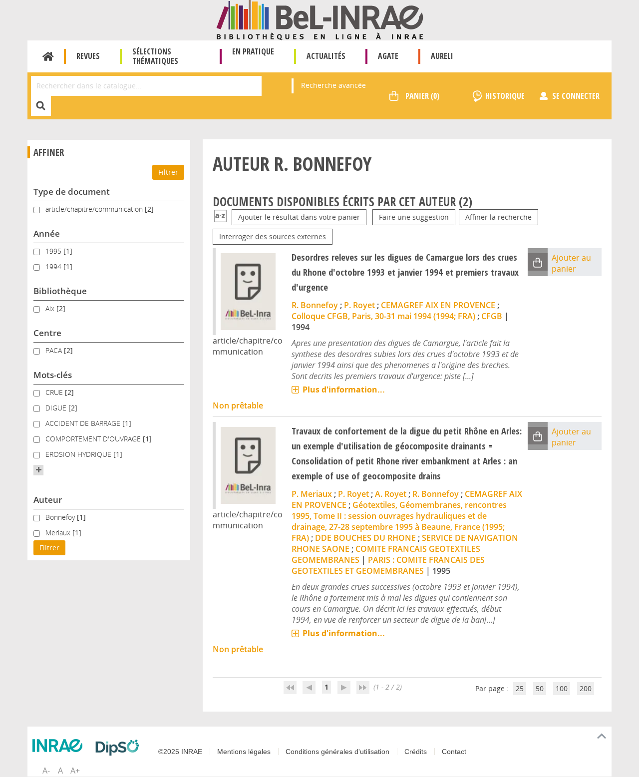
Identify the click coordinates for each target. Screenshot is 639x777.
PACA (54, 350)
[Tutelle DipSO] (119, 747)
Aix (50, 308)
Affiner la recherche (498, 217)
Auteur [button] (47, 499)
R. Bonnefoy (315, 305)
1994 (54, 266)
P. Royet (359, 305)
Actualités (326, 55)
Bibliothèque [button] (60, 291)
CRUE (55, 392)
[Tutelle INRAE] (59, 745)
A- (46, 770)
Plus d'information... (344, 389)
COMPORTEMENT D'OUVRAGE (94, 438)
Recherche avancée (333, 85)
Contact (454, 752)
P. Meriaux (312, 493)
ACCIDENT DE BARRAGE (83, 423)
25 (520, 688)
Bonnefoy (61, 517)
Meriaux (58, 532)
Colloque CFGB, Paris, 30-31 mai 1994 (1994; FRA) (383, 316)
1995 (54, 251)
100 (562, 688)
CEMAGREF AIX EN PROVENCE (438, 305)
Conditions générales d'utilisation (337, 752)
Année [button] (46, 233)
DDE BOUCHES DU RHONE (365, 537)
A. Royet (390, 493)
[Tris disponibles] (220, 217)
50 (540, 688)
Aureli (442, 55)
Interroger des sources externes (272, 236)
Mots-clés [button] (52, 375)
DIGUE (56, 407)
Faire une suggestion (414, 217)
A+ (75, 770)
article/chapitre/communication (95, 209)
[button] (38, 470)
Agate (388, 55)
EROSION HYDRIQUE (79, 454)
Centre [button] (47, 333)
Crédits (415, 752)
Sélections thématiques (155, 56)
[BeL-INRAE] (319, 19)
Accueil (48, 56)
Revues (88, 55)
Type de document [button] (71, 191)
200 (586, 688)
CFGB (491, 316)
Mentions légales (244, 752)
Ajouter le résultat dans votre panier (299, 217)
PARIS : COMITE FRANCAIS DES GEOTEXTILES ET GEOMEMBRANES (388, 565)
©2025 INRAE (180, 752)
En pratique (253, 51)
